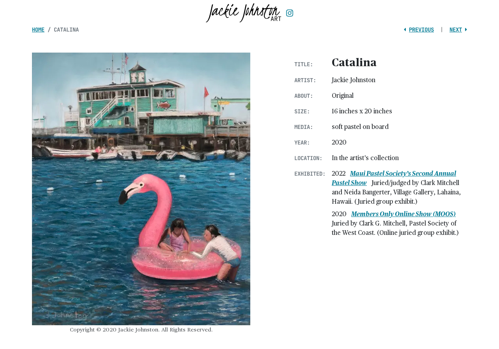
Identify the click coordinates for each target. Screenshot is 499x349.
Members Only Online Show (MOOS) (403, 213)
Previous (421, 29)
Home (38, 29)
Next (455, 29)
